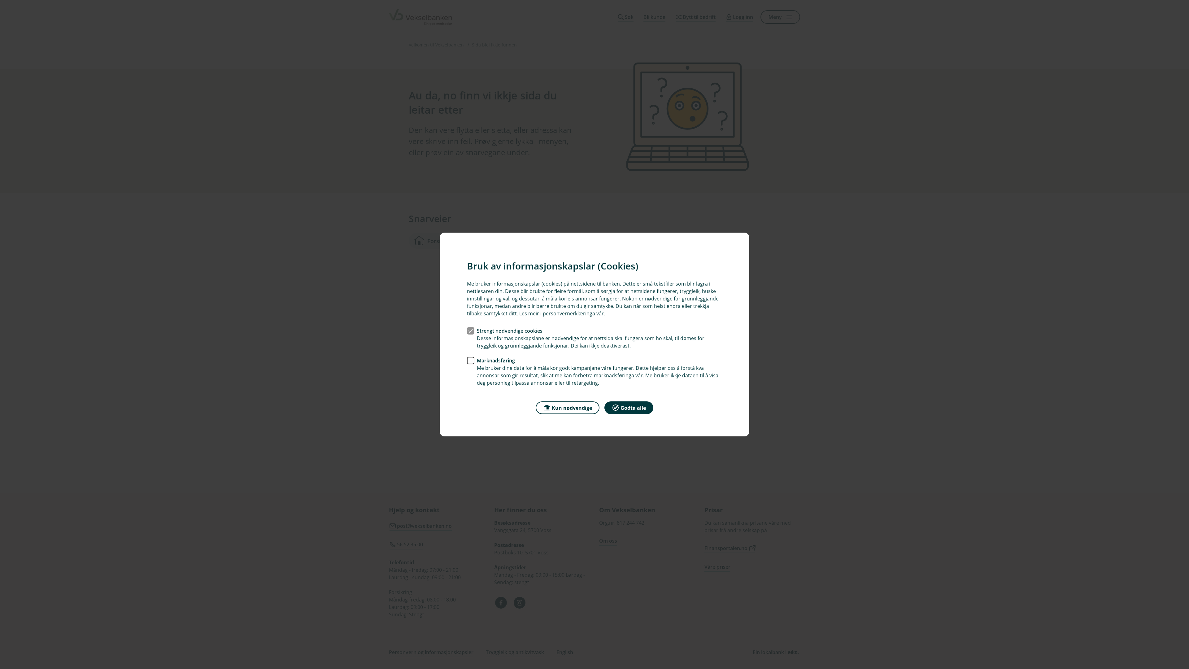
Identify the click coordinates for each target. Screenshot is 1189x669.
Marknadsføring (496, 360)
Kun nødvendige (572, 407)
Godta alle (633, 407)
